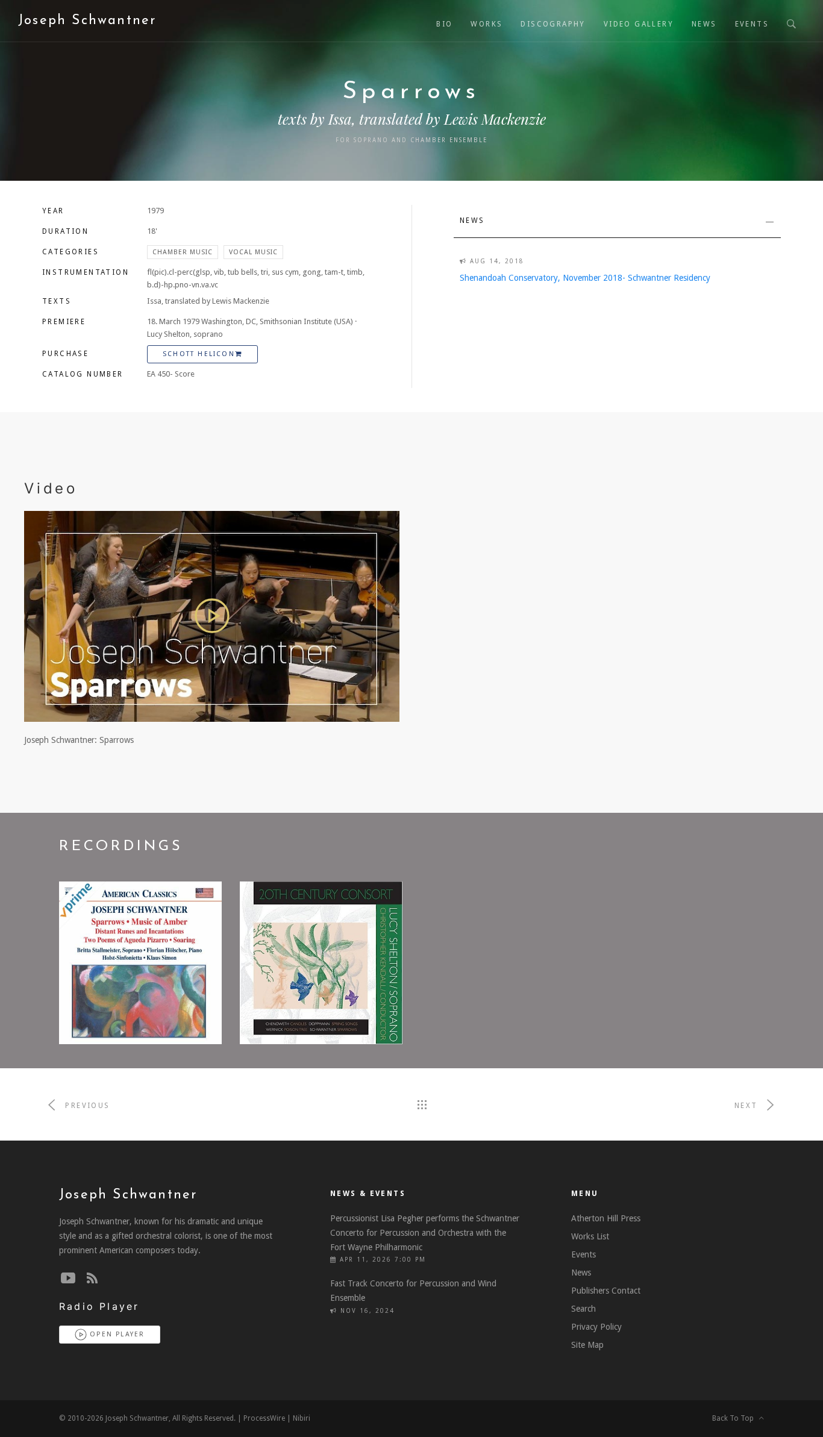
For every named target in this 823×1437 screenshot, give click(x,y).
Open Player (116, 1334)
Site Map (587, 1345)
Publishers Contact (605, 1290)
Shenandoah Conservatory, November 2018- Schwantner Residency (585, 278)
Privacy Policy (596, 1327)
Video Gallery (639, 24)
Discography (553, 24)
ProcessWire (264, 1418)
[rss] (92, 1279)
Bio (444, 24)
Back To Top (735, 1418)
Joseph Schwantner (87, 21)
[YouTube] (68, 1279)
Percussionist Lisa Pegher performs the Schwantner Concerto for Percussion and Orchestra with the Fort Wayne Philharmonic (424, 1232)
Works (486, 24)
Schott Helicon (199, 354)
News (704, 24)
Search (583, 1308)
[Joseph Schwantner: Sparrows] (211, 616)
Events (752, 24)
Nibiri (301, 1418)
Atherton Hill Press (605, 1218)
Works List (590, 1236)
